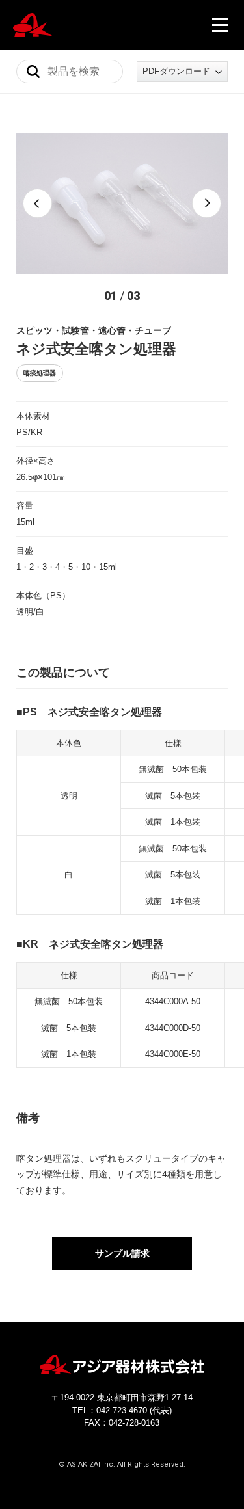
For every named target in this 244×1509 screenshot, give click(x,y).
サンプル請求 (122, 1253)
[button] (37, 203)
